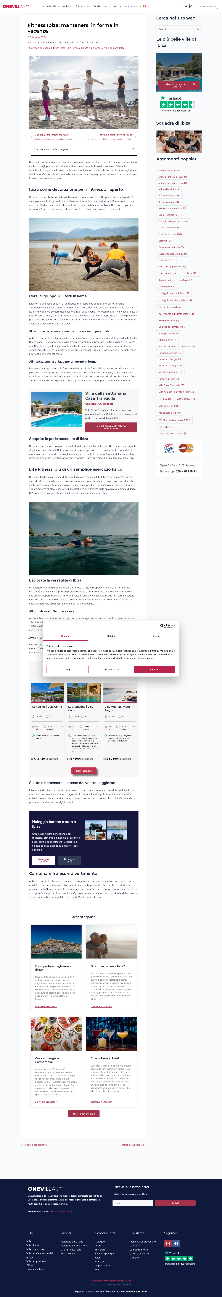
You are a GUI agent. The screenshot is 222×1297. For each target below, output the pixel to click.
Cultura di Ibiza (170, 234)
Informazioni (81, 6)
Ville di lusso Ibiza (114, 47)
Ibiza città (165, 280)
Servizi (65, 6)
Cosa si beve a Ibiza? (105, 1058)
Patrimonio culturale (169, 307)
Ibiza (192, 273)
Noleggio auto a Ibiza (174, 293)
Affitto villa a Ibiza (169, 189)
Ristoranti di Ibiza (168, 320)
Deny (67, 669)
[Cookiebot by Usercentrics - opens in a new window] (162, 626)
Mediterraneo (166, 286)
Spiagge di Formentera (172, 326)
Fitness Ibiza (58, 47)
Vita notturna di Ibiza (173, 433)
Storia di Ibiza (168, 339)
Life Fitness (73, 47)
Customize (109, 669)
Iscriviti (175, 1203)
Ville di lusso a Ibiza (169, 412)
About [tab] (156, 636)
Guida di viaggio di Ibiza (172, 266)
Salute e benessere (92, 47)
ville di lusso (169, 406)
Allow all (154, 669)
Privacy (120, 1280)
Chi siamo (98, 6)
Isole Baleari (185, 280)
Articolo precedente (34, 1145)
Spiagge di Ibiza (168, 333)
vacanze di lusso (168, 379)
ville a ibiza (186, 398)
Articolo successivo (134, 1145)
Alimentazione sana (39, 47)
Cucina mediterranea (170, 227)
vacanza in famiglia (169, 359)
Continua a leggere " (46, 1006)
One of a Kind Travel (62, 1211)
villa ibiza (164, 399)
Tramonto (188, 346)
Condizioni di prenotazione (103, 1280)
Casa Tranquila (168, 215)
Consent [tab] (65, 636)
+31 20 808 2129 (132, 6)
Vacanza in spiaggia (170, 365)
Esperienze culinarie (171, 247)
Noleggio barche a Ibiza (175, 300)
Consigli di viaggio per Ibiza (173, 221)
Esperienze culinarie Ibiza (172, 254)
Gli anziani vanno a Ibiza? (108, 966)
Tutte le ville (49, 6)
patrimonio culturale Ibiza (176, 313)
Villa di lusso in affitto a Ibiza (176, 391)
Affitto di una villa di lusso (172, 177)
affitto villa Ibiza (169, 195)
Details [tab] (111, 636)
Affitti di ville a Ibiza (169, 170)
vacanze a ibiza (170, 372)
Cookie (128, 1280)
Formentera (166, 260)
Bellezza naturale (168, 202)
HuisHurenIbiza (169, 273)
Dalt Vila (164, 241)
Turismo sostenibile (170, 353)
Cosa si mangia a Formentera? (47, 1060)
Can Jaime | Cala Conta (47, 706)
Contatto (113, 6)
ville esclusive (166, 427)
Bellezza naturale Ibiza (172, 208)
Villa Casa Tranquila (171, 385)
